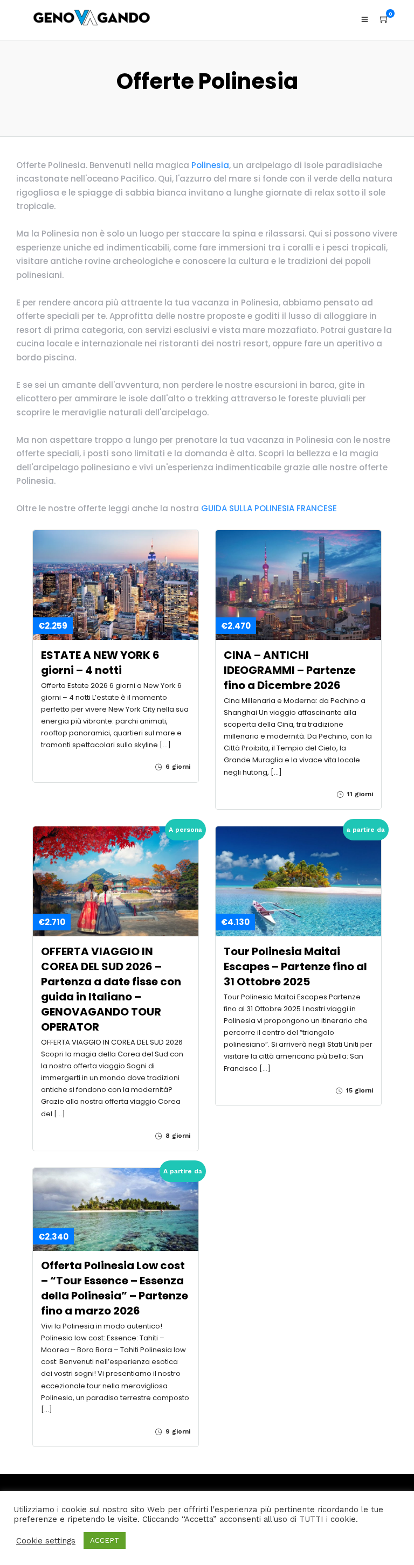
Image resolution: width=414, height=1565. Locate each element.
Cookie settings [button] (45, 1541)
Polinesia (210, 165)
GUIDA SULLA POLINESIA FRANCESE (270, 508)
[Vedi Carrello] (384, 19)
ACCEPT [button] (104, 1540)
